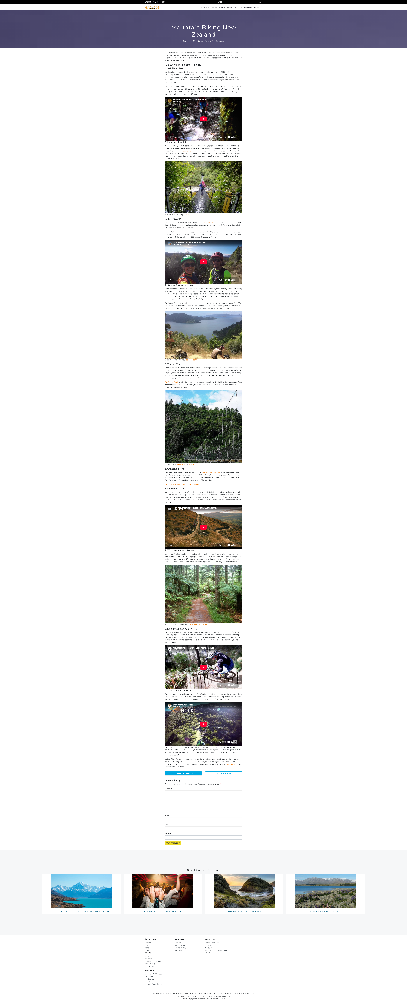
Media (260, 2)
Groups (222, 7)
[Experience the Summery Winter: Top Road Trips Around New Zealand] (81, 891)
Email (167, 824)
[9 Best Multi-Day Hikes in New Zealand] (325, 891)
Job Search (149, 979)
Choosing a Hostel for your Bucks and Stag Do (162, 911)
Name (168, 815)
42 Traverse (209, 222)
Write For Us (180, 945)
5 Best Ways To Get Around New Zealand (244, 911)
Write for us (225, 773)
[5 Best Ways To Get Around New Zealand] (244, 891)
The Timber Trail (171, 382)
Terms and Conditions (153, 961)
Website (168, 833)
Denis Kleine (182, 464)
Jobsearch (209, 945)
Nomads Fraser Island (153, 984)
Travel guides (247, 7)
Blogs (147, 948)
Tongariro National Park (210, 472)
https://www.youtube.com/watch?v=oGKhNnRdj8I (184, 484)
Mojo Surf (148, 981)
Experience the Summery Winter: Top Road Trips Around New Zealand (81, 911)
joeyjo (188, 360)
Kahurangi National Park (182, 151)
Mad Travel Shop (151, 976)
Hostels (148, 943)
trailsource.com (195, 624)
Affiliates (148, 959)
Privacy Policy (150, 964)
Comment (169, 788)
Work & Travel (232, 7)
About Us (148, 956)
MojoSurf (208, 948)
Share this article (184, 773)
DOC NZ (187, 215)
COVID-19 (148, 950)
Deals (214, 7)
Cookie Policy (150, 966)
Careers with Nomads (153, 974)
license (195, 360)
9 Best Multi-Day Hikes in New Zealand (325, 911)
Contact (257, 7)
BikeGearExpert (232, 764)
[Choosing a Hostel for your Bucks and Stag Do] (162, 891)
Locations (205, 7)
